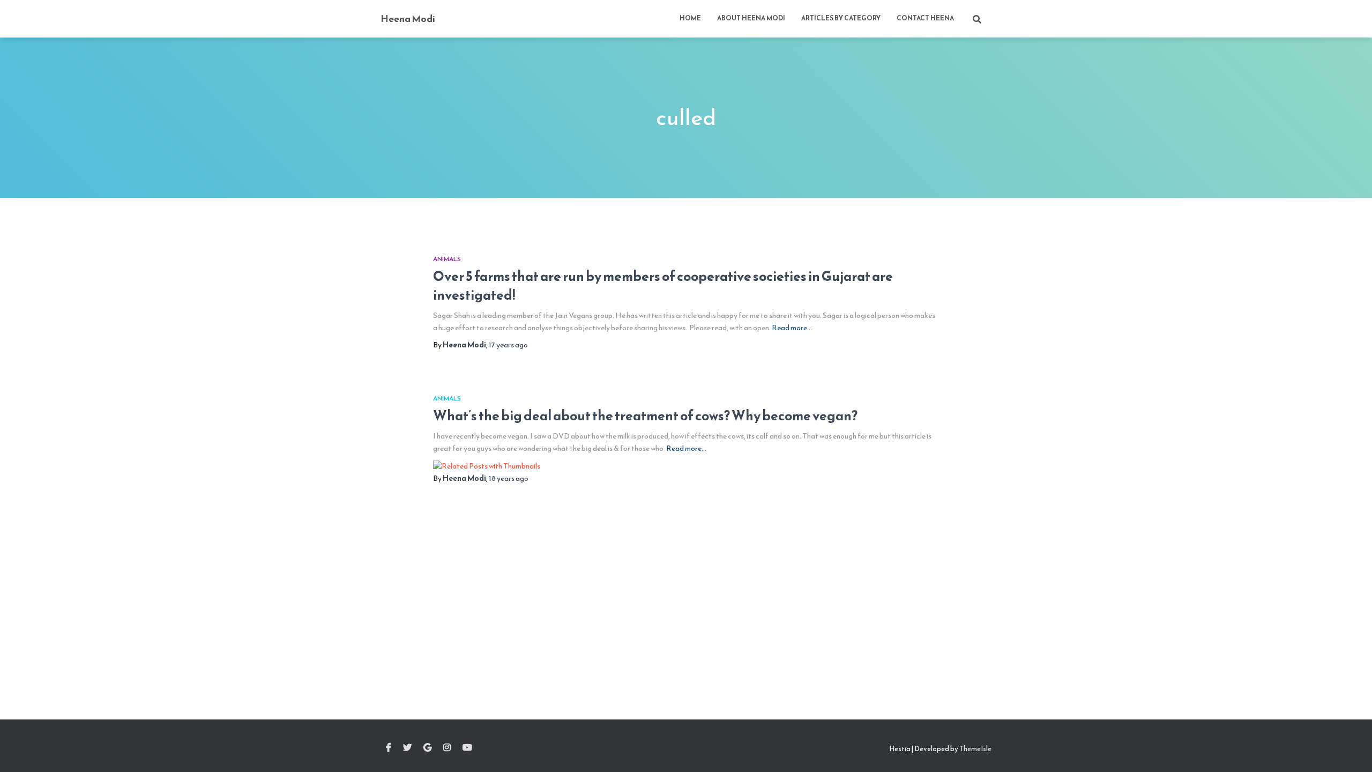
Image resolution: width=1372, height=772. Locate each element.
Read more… (792, 327)
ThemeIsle (975, 749)
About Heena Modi (751, 18)
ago (508, 345)
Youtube (467, 748)
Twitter (407, 748)
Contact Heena (925, 18)
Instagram (447, 748)
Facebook (389, 748)
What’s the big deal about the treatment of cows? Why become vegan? (645, 415)
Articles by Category (841, 18)
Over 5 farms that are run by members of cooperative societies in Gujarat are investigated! (663, 285)
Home (690, 18)
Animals (447, 259)
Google (427, 748)
